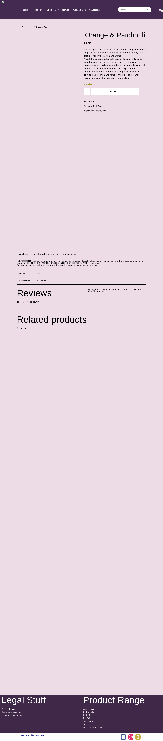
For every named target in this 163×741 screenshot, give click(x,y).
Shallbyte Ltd (64, 736)
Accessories (88, 709)
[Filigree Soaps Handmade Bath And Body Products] (10, 9)
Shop (49, 9)
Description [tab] (23, 254)
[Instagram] (130, 737)
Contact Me (79, 9)
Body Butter (88, 715)
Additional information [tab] (46, 254)
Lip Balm (87, 718)
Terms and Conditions (12, 715)
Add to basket (115, 91)
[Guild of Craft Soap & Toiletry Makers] (138, 737)
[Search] (148, 9)
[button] (69, 9)
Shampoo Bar (89, 721)
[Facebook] (123, 737)
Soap (85, 724)
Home (26, 9)
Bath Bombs (28, 27)
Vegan (98, 111)
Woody (105, 111)
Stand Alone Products (93, 727)
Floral (92, 111)
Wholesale (94, 9)
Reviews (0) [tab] (69, 254)
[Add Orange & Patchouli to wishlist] (143, 91)
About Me (38, 9)
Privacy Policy (8, 709)
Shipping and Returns (11, 712)
